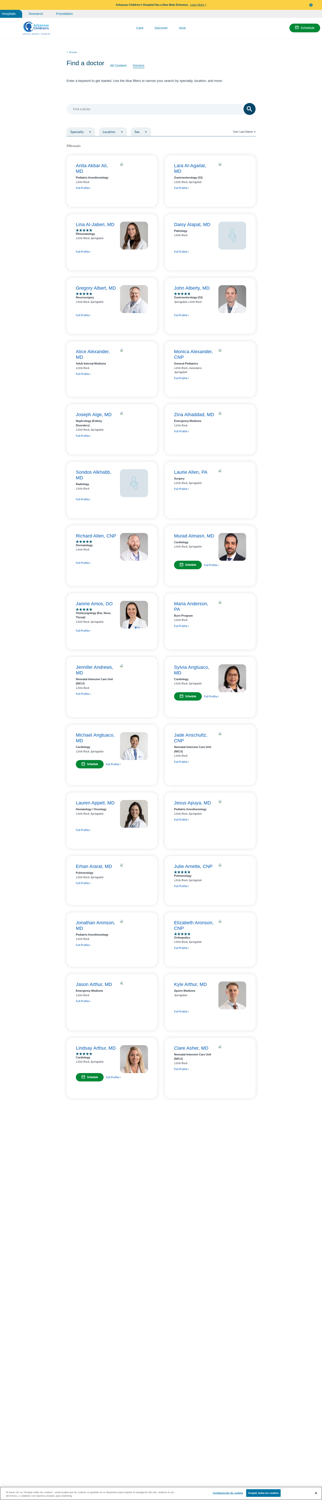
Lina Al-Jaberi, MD (95, 224)
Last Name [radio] (246, 131)
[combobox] (159, 109)
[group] (89, 140)
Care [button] (139, 28)
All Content (118, 65)
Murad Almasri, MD (194, 535)
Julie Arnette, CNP (193, 866)
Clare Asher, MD (191, 1048)
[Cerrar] (316, 1493)
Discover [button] (161, 28)
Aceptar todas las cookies (263, 1493)
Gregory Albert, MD (96, 288)
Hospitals (9, 14)
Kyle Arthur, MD (190, 984)
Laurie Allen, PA (190, 472)
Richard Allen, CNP (96, 535)
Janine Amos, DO (94, 603)
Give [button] (182, 28)
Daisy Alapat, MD (192, 224)
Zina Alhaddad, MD (194, 414)
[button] (311, 5)
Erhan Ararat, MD (94, 866)
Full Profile (83, 187)
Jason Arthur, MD (94, 984)
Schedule (308, 28)
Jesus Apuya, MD (192, 802)
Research (36, 14)
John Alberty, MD (192, 288)
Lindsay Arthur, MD (96, 1048)
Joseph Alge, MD (94, 414)
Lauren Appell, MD (95, 802)
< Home (72, 52)
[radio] (255, 131)
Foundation (64, 14)
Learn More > (198, 4)
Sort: (243, 131)
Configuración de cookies (228, 1493)
